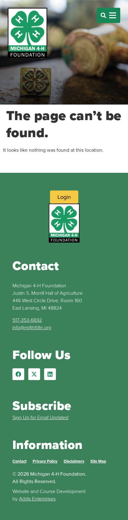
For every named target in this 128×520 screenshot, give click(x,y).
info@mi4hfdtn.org (31, 327)
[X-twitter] (34, 374)
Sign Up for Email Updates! (40, 417)
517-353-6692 (27, 319)
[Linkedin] (50, 374)
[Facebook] (18, 374)
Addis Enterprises (37, 498)
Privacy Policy (45, 461)
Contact (19, 461)
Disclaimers (74, 461)
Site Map (98, 461)
